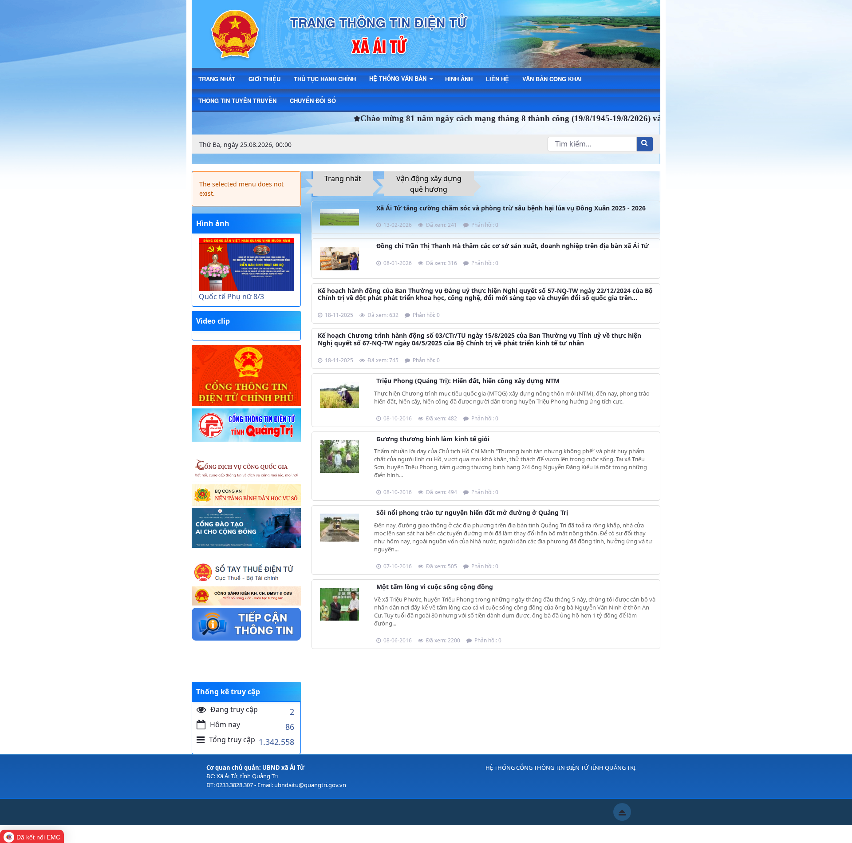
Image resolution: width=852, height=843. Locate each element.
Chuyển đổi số (313, 100)
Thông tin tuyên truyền (237, 100)
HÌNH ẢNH (459, 79)
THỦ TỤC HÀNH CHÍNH (325, 79)
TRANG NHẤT (216, 79)
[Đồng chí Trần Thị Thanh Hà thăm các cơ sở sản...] (339, 257)
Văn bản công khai (552, 79)
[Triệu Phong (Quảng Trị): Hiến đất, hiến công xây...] (339, 394)
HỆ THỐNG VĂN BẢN (398, 78)
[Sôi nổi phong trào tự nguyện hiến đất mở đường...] (339, 527)
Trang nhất (342, 178)
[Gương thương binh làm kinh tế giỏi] (339, 455)
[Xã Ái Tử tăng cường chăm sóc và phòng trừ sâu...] (339, 216)
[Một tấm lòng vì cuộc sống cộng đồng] (339, 603)
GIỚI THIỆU (264, 79)
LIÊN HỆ (497, 79)
